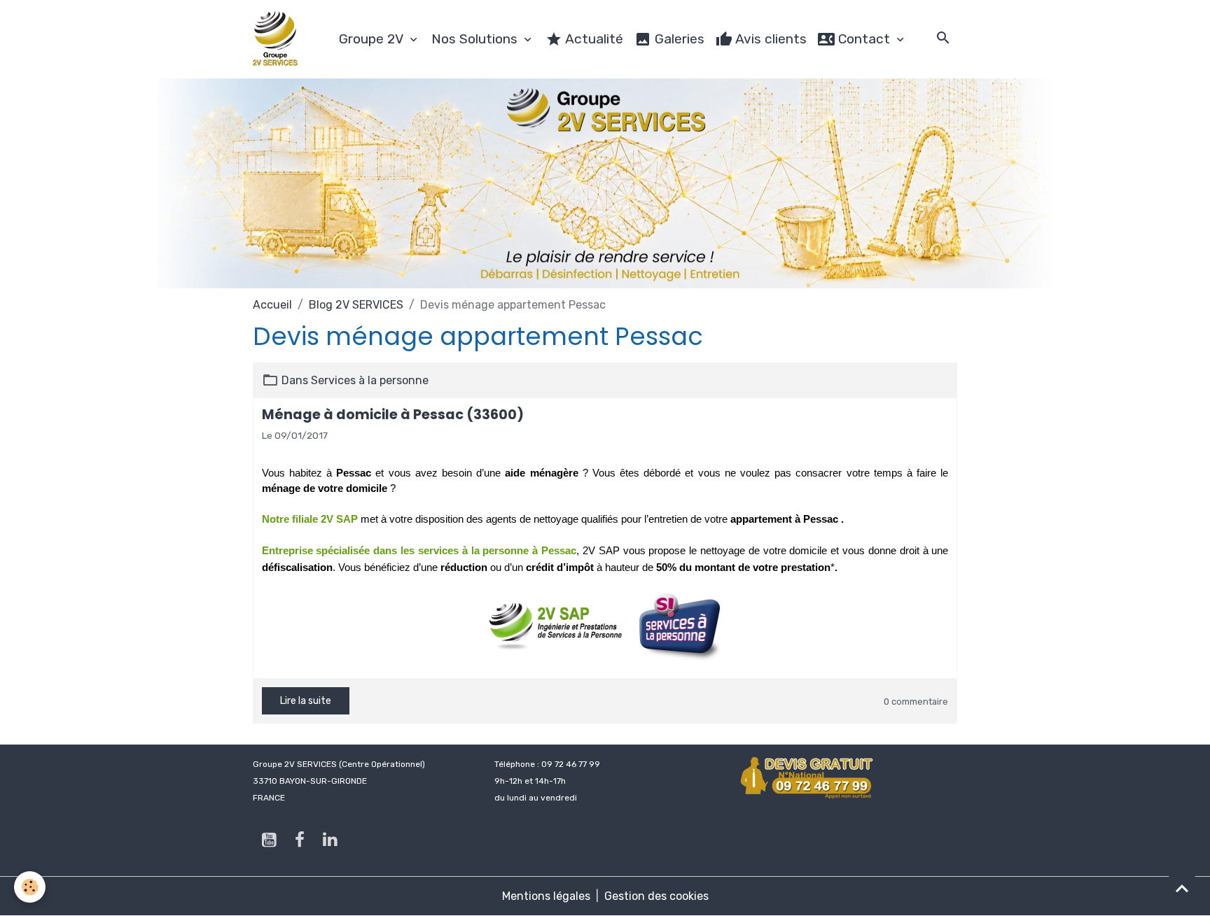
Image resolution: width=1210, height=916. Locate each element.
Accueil (272, 304)
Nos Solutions (476, 39)
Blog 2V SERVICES (356, 304)
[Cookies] (30, 887)
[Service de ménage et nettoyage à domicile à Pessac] (560, 626)
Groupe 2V (373, 39)
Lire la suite (305, 701)
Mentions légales (546, 896)
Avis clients (769, 39)
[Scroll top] (1181, 888)
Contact (864, 39)
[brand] (278, 39)
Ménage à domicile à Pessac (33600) (393, 414)
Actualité (592, 39)
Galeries (677, 39)
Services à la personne (370, 380)
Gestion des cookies (656, 896)
